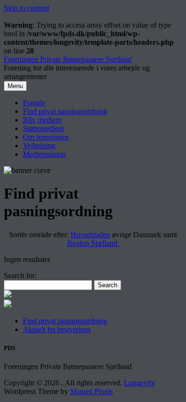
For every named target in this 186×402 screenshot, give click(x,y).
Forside (34, 103)
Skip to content (26, 8)
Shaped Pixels (91, 391)
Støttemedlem (43, 128)
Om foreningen (46, 137)
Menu (15, 86)
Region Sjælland (94, 243)
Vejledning (39, 145)
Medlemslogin (44, 154)
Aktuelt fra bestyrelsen (57, 329)
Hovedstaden (90, 235)
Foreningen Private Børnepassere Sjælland (68, 59)
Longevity (139, 383)
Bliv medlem (42, 120)
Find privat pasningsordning (65, 111)
